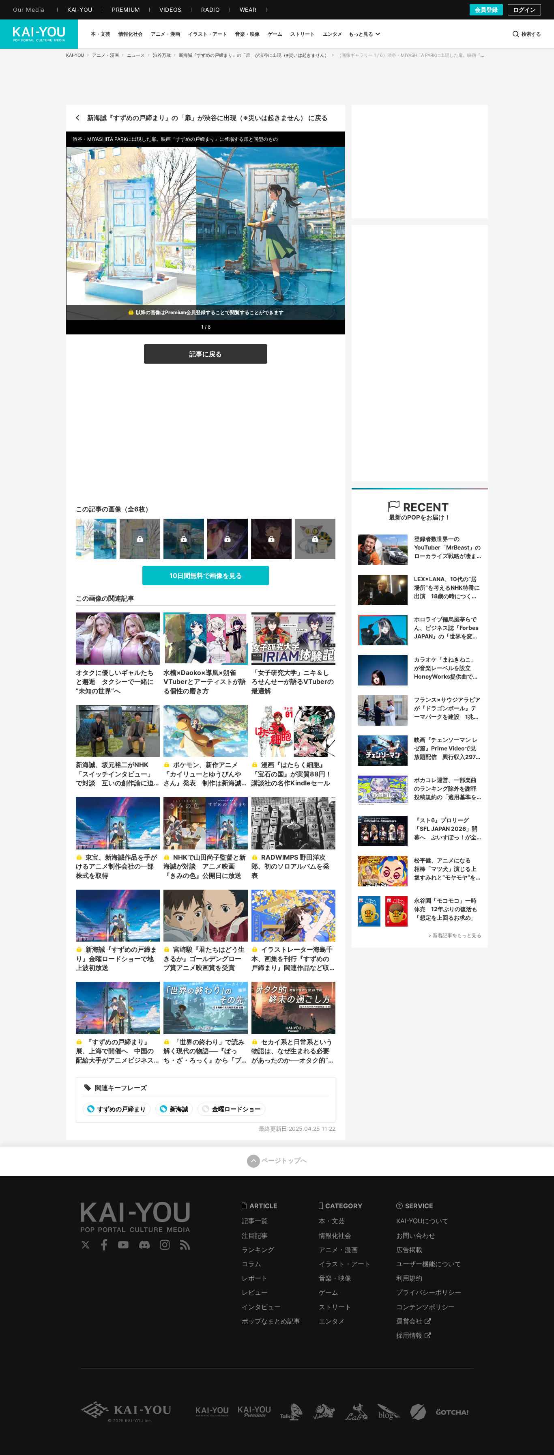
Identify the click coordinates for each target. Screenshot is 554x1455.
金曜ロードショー (236, 1109)
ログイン (524, 9)
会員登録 (486, 9)
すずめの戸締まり (121, 1109)
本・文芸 (332, 1221)
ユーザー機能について (428, 1264)
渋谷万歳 (162, 55)
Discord (144, 1244)
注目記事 (255, 1235)
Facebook (104, 1244)
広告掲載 (409, 1250)
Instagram (165, 1244)
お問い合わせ (415, 1235)
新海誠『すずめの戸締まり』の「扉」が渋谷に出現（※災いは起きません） (254, 55)
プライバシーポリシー (428, 1292)
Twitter (85, 1244)
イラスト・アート (345, 1264)
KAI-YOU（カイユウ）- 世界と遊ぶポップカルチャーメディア (39, 34)
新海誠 (178, 1109)
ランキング (258, 1250)
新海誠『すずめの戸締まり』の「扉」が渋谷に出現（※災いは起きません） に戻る (207, 118)
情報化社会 (335, 1235)
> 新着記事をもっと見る (454, 935)
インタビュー (261, 1307)
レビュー (255, 1292)
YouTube (123, 1244)
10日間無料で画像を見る (206, 575)
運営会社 (409, 1321)
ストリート (335, 1307)
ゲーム (328, 1292)
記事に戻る (205, 354)
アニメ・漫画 (105, 55)
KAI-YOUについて (422, 1221)
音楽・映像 (335, 1278)
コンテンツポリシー (425, 1307)
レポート (255, 1278)
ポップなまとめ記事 (271, 1321)
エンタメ (332, 1321)
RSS (185, 1244)
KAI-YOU (75, 55)
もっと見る (361, 34)
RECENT (424, 507)
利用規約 (409, 1278)
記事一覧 (255, 1221)
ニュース (136, 55)
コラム (251, 1264)
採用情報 (409, 1335)
